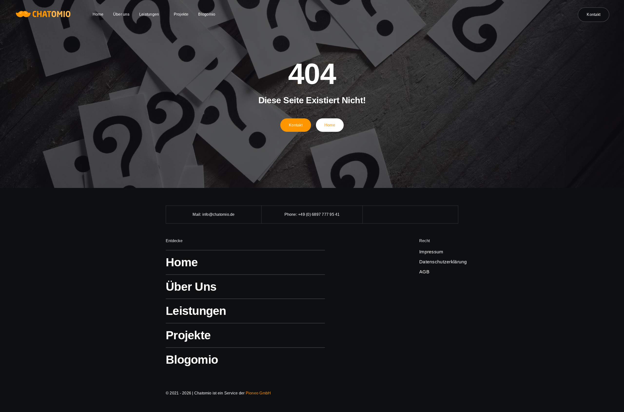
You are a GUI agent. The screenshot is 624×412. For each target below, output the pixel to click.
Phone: (291, 214)
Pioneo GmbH (258, 393)
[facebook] (398, 214)
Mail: (197, 214)
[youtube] (423, 214)
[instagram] (410, 214)
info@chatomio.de (218, 214)
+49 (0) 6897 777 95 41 (319, 214)
